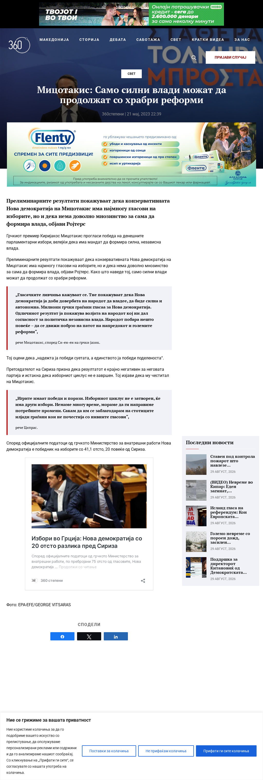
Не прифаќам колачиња (166, 751)
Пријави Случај (230, 57)
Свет (131, 74)
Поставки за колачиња (109, 751)
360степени (113, 114)
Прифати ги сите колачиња (226, 751)
